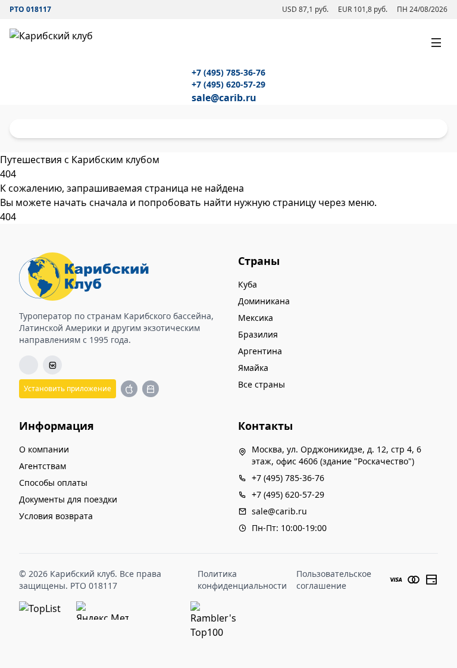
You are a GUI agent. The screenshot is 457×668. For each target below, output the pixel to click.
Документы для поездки (68, 499)
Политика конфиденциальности (242, 579)
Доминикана (264, 301)
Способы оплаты (53, 482)
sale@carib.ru (224, 97)
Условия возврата (56, 516)
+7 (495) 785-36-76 (228, 72)
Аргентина (260, 351)
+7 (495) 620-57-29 (228, 84)
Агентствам (42, 466)
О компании (44, 449)
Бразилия (258, 334)
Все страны (261, 384)
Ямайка (253, 367)
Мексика (255, 317)
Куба (247, 284)
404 (8, 216)
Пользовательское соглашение (333, 579)
